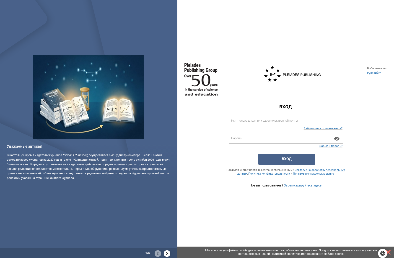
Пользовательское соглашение (313, 173)
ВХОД (287, 159)
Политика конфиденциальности (269, 173)
